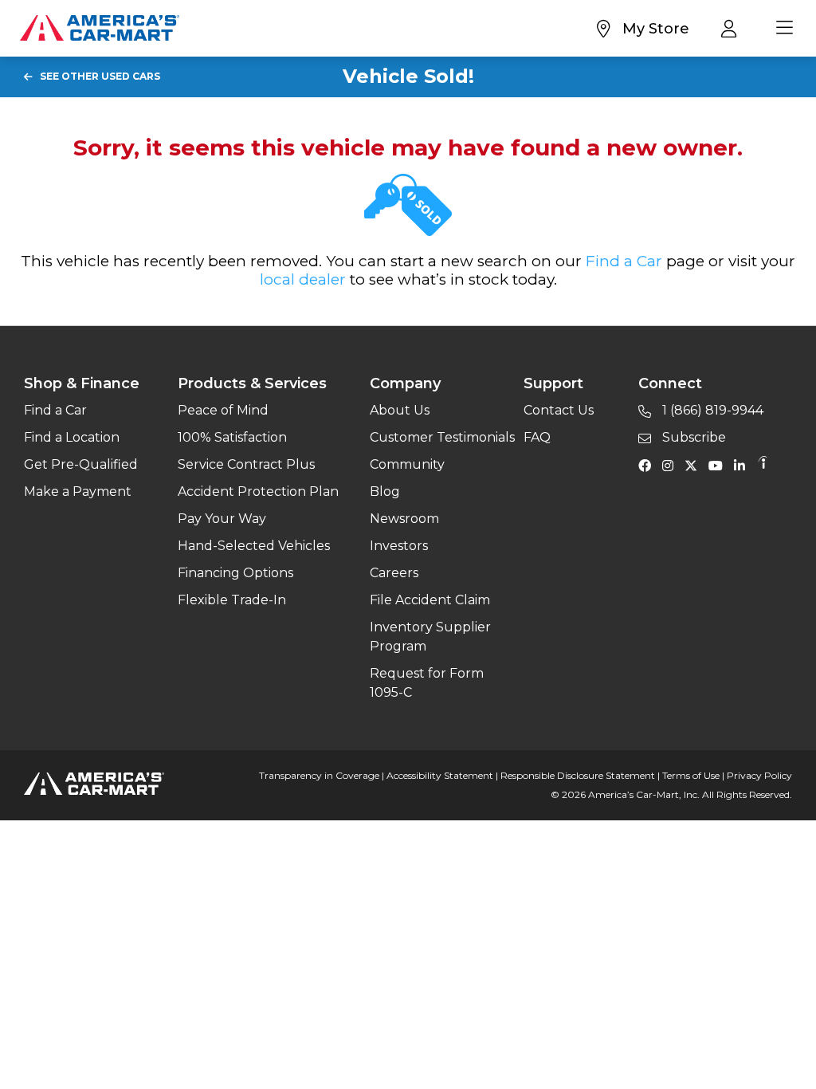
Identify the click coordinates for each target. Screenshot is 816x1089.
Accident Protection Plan (258, 491)
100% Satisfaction (232, 437)
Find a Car (624, 261)
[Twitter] (695, 464)
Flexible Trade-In (232, 599)
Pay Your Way (222, 518)
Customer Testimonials (442, 437)
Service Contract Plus (246, 464)
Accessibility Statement (439, 775)
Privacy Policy (759, 775)
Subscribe (692, 437)
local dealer (303, 279)
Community (407, 464)
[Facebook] (648, 464)
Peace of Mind (223, 410)
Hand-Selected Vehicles (254, 545)
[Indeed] (762, 464)
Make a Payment (77, 491)
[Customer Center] (732, 28)
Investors (399, 545)
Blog (385, 491)
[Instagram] (671, 464)
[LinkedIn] (743, 464)
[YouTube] (719, 464)
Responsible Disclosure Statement (577, 775)
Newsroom (404, 518)
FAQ (537, 437)
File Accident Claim (430, 599)
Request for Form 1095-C (427, 683)
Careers (394, 572)
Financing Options (235, 572)
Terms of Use (691, 775)
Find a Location (72, 437)
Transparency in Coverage (319, 775)
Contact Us (559, 410)
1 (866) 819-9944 (711, 410)
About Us (400, 410)
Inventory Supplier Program (430, 636)
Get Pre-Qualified (81, 464)
